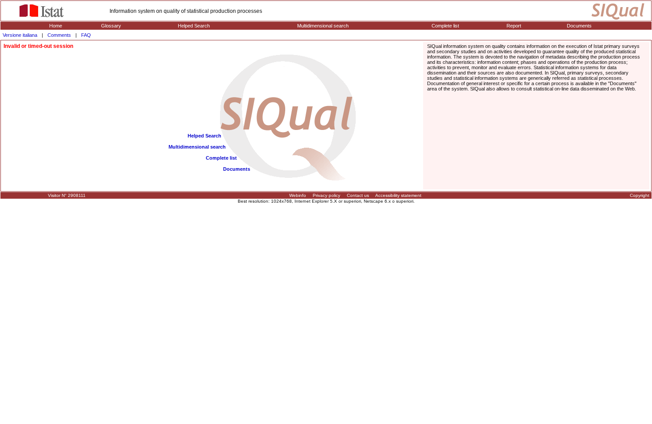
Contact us (358, 195)
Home (55, 25)
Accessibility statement (398, 195)
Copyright (639, 195)
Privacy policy (326, 195)
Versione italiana (20, 35)
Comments (59, 35)
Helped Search (194, 25)
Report (514, 25)
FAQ (86, 35)
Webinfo (297, 195)
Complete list (445, 25)
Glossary (111, 25)
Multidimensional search (323, 25)
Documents (579, 25)
